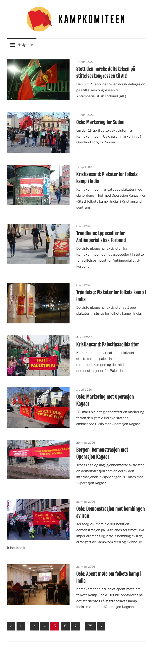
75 (90, 626)
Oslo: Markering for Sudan (100, 122)
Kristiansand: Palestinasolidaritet (107, 345)
